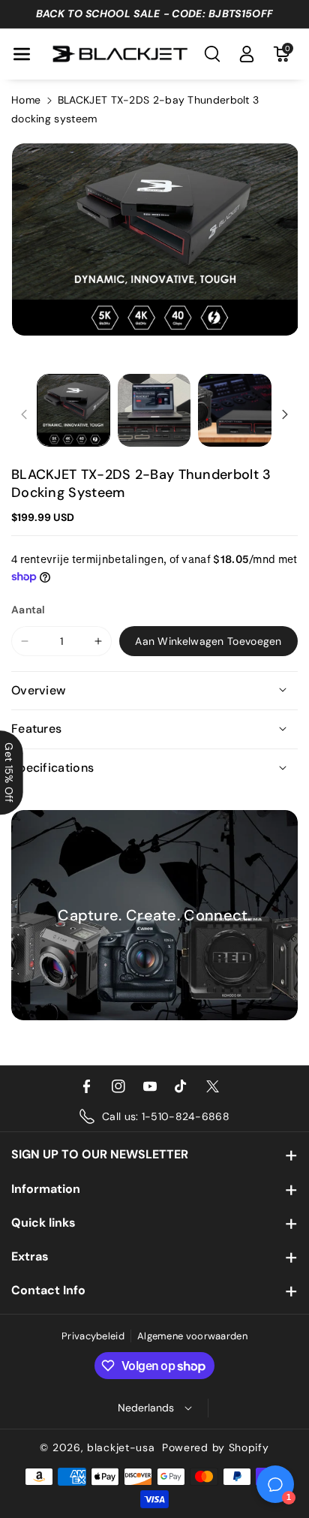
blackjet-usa (120, 1447)
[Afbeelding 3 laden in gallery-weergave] (235, 410)
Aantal (28, 609)
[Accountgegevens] (246, 54)
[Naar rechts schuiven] (285, 414)
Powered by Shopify (215, 1447)
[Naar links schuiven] (24, 414)
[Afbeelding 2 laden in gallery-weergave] (154, 410)
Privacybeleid (93, 1336)
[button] (21, 54)
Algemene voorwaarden (192, 1336)
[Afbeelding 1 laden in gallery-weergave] (73, 410)
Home (25, 100)
